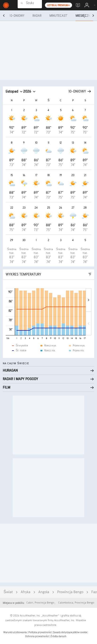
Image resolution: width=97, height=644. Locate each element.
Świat (8, 592)
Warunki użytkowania (15, 632)
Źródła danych (58, 636)
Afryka (25, 592)
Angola (43, 592)
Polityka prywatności (40, 632)
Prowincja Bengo (70, 592)
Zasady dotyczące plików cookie (70, 632)
